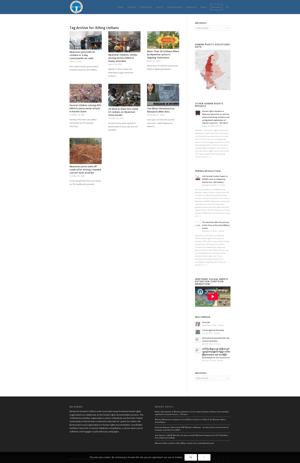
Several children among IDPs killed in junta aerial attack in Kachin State (85, 108)
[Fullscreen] (228, 304)
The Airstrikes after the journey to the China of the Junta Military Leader (216, 225)
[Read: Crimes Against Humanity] (198, 332)
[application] (212, 296)
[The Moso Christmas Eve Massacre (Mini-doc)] (163, 95)
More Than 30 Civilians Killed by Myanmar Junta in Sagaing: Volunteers (163, 54)
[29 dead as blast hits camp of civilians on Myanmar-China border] (124, 95)
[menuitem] (120, 7)
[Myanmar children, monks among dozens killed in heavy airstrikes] (124, 41)
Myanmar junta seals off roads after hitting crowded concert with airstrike (85, 169)
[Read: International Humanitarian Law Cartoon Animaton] (198, 340)
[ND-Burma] (76, 7)
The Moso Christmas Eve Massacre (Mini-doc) (160, 110)
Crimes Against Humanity (213, 330)
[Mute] (223, 304)
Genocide (206, 322)
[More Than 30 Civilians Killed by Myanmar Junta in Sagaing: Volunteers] (163, 40)
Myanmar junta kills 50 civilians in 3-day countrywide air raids (82, 55)
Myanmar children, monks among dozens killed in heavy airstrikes (122, 57)
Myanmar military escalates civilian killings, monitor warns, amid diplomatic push (184, 443)
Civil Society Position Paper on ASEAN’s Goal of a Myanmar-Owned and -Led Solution (215, 179)
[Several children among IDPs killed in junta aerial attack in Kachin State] (86, 93)
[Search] (227, 7)
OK (190, 457)
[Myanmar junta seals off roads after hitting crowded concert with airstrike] (86, 151)
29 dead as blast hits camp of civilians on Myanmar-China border (123, 112)
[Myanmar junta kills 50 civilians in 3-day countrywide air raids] (86, 40)
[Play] (197, 304)
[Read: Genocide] (198, 324)
